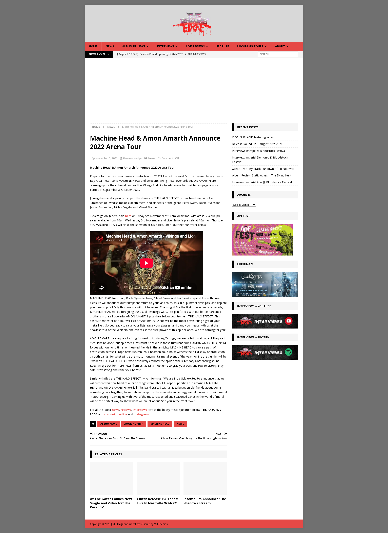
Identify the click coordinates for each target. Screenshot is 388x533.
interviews (140, 410)
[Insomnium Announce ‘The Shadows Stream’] (205, 478)
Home (93, 46)
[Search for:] (278, 54)
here (128, 216)
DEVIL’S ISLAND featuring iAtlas (253, 137)
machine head (160, 424)
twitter (122, 414)
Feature (222, 46)
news (115, 410)
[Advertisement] (194, 93)
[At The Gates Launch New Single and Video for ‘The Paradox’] (111, 478)
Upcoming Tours (250, 46)
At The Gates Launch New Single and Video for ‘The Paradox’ (111, 503)
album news (108, 424)
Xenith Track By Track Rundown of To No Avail (263, 169)
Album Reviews (133, 46)
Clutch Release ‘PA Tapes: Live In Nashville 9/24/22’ (157, 501)
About (280, 46)
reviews (126, 410)
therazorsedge (132, 158)
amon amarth (133, 424)
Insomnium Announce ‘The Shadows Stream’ (204, 501)
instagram (141, 414)
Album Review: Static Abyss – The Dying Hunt (261, 175)
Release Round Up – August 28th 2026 (257, 144)
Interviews (165, 46)
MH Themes (161, 524)
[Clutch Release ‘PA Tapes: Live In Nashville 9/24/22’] (158, 478)
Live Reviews (195, 46)
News (110, 46)
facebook (109, 414)
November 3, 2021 (106, 158)
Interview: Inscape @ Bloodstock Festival (259, 151)
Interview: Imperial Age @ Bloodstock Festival (262, 182)
